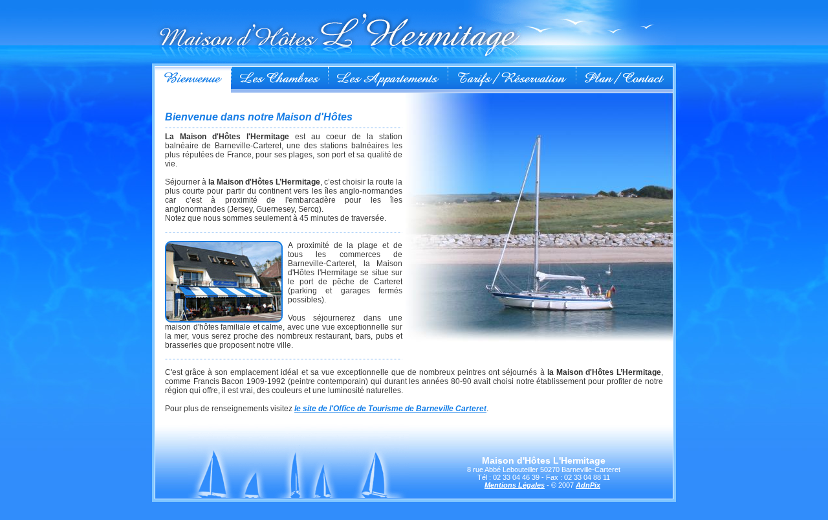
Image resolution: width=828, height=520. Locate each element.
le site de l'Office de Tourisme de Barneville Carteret (390, 408)
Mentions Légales (515, 485)
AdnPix (588, 485)
